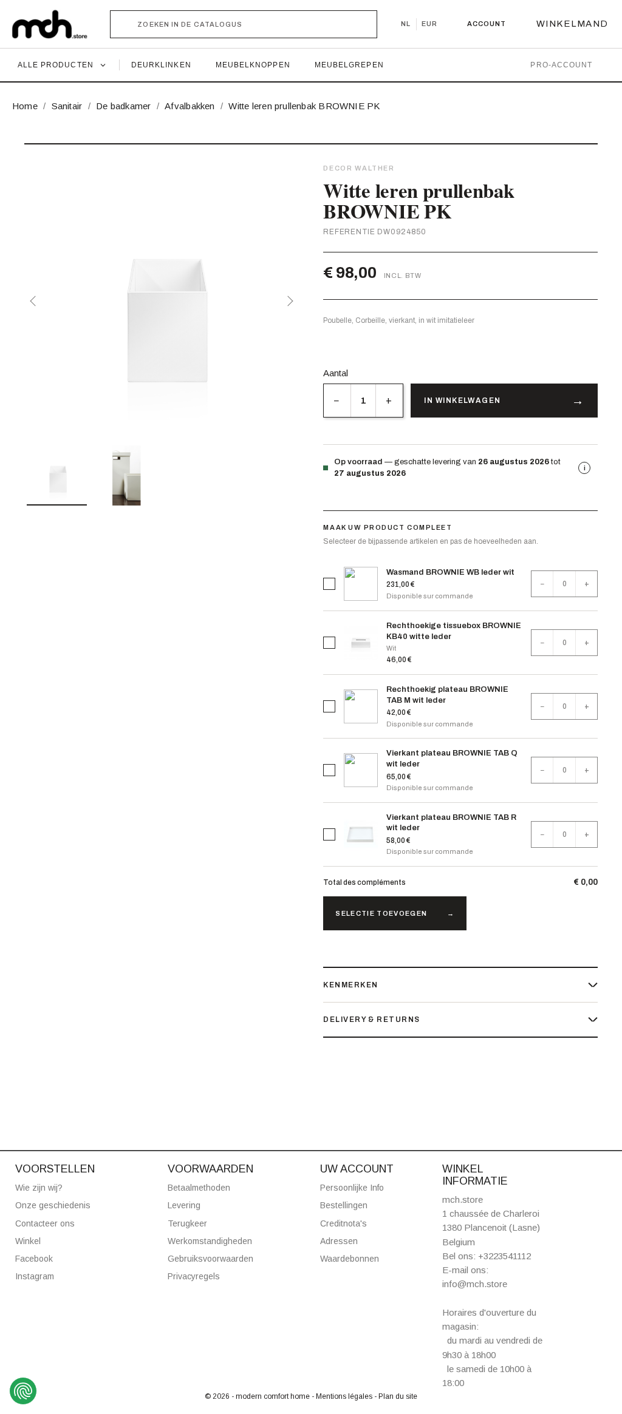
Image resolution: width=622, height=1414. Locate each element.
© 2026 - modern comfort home (258, 1396)
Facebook (34, 1258)
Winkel (28, 1241)
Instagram (34, 1276)
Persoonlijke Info (352, 1187)
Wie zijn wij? (39, 1187)
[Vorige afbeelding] (35, 301)
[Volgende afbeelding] (288, 301)
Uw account (357, 1169)
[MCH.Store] (56, 24)
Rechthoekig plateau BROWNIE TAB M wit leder (447, 695)
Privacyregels (194, 1276)
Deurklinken (161, 65)
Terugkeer (187, 1223)
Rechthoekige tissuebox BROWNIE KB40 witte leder (453, 631)
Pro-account (561, 65)
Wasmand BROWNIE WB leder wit (450, 572)
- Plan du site (395, 1396)
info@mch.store (474, 1284)
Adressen (339, 1241)
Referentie (349, 232)
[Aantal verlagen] (337, 400)
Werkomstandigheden (210, 1241)
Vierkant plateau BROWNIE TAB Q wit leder (452, 758)
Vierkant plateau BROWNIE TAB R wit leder (451, 823)
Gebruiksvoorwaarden (210, 1258)
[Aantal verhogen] (389, 400)
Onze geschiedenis (53, 1205)
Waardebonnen (349, 1258)
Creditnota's (343, 1223)
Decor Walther (358, 168)
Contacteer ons (45, 1223)
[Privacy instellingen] (23, 1391)
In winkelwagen (462, 400)
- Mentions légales (343, 1396)
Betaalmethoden (199, 1187)
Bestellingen (343, 1205)
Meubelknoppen (253, 65)
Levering (184, 1205)
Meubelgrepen (349, 65)
